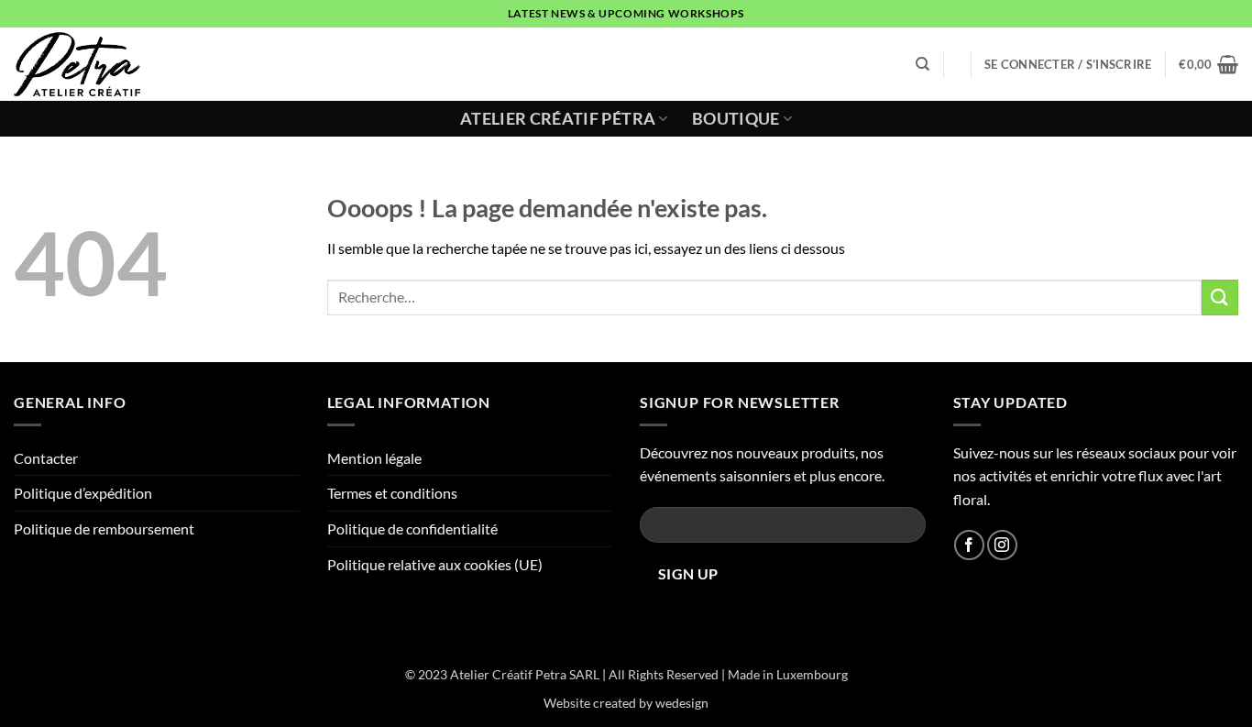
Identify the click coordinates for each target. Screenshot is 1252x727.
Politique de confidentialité (412, 528)
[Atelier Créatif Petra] (84, 64)
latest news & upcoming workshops (626, 13)
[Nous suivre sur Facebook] (969, 545)
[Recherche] (922, 64)
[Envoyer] (1220, 297)
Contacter (46, 458)
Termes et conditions (392, 492)
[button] (1067, 64)
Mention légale (374, 458)
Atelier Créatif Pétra (557, 118)
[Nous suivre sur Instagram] (1002, 545)
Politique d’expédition (83, 492)
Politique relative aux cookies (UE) (435, 564)
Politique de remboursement (104, 528)
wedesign (681, 702)
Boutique (736, 118)
